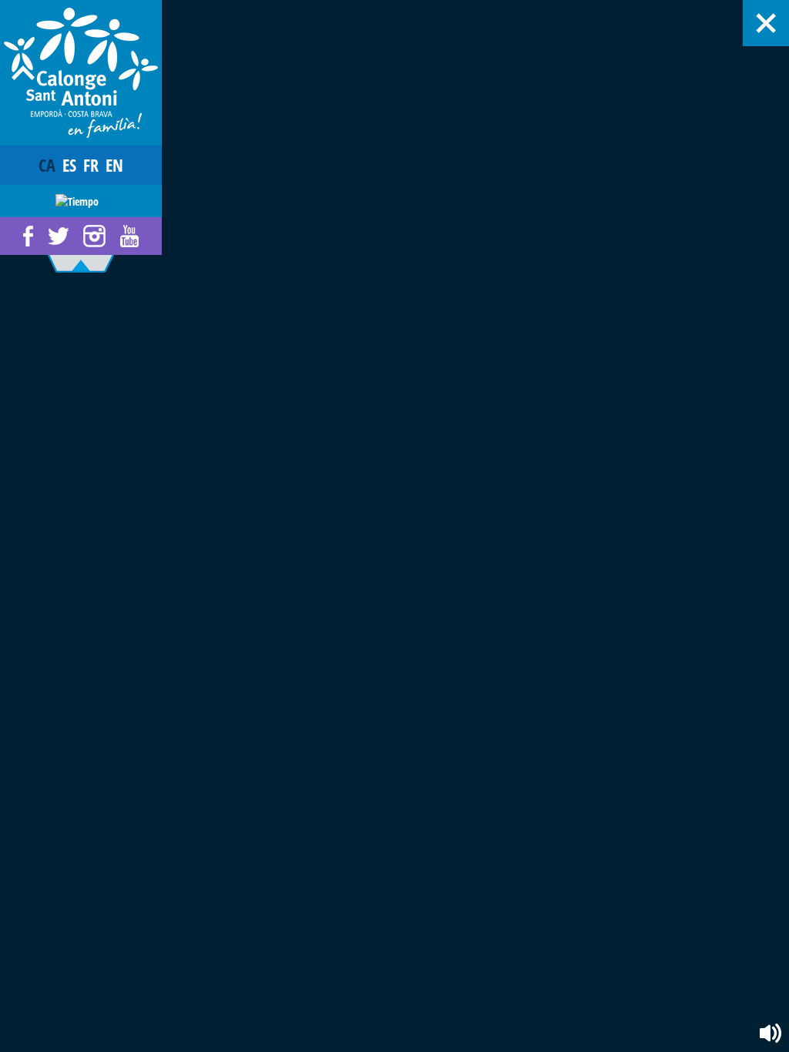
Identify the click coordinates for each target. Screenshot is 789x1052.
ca (47, 164)
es (69, 164)
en (114, 164)
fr (91, 164)
